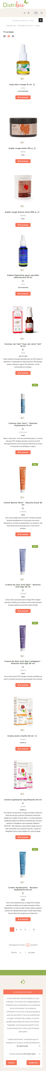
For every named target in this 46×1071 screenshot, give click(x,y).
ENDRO (23, 435)
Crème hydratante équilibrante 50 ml (23, 800)
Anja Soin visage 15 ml (20, 84)
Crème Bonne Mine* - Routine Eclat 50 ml (23, 504)
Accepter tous (33, 1063)
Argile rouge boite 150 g (21, 148)
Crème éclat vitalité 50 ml (20, 736)
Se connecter (24, 97)
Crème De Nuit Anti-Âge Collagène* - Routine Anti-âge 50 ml (23, 662)
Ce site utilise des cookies (22, 992)
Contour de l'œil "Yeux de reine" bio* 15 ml (23, 345)
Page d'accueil (11, 26)
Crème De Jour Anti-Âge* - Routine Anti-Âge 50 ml (23, 586)
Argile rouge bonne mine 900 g (20, 212)
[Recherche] (42, 13)
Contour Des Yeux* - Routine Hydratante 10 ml (23, 424)
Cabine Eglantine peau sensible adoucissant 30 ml (23, 276)
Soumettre (11, 1063)
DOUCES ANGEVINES (23, 91)
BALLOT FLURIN (23, 356)
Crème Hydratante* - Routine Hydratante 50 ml (23, 889)
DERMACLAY (23, 742)
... (29, 930)
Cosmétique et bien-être (25, 25)
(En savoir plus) (22, 1046)
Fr (36, 13)
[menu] (24, 13)
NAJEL (23, 155)
